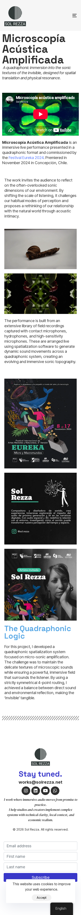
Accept (41, 897)
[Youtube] (45, 790)
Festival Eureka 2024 (26, 157)
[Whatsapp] (55, 790)
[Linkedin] (35, 790)
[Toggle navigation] (64, 15)
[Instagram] (26, 790)
